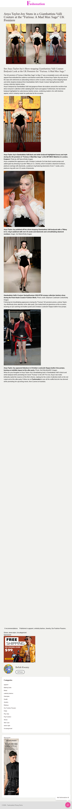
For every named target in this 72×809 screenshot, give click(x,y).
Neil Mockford (44, 370)
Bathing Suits (7, 687)
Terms (21, 805)
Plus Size (6, 714)
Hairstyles (6, 696)
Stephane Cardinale (52, 297)
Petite (5, 711)
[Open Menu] (3, 3)
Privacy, (17, 805)
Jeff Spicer (20, 159)
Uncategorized (21, 632)
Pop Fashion (7, 717)
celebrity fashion (39, 628)
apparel (30, 628)
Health (6, 699)
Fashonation (36, 379)
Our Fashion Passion (58, 628)
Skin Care (6, 722)
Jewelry (48, 628)
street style (12, 632)
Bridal (5, 690)
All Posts (20, 672)
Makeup (6, 705)
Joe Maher (19, 234)
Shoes (6, 632)
